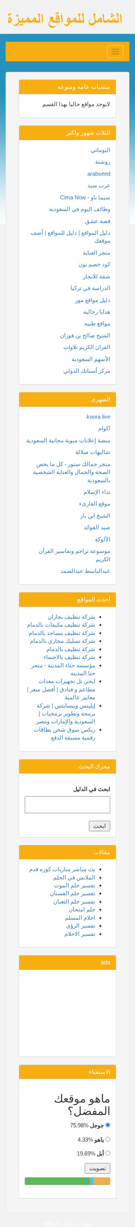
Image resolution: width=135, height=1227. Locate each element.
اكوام (104, 428)
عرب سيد (98, 185)
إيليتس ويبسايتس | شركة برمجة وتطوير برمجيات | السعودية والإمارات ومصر (65, 713)
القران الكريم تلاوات (86, 347)
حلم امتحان (82, 909)
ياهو (99, 1139)
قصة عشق (97, 221)
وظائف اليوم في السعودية (79, 209)
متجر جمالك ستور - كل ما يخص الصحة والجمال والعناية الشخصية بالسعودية (71, 472)
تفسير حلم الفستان (72, 893)
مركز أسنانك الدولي (86, 370)
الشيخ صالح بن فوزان (85, 335)
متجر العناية (96, 252)
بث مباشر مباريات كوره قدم (62, 869)
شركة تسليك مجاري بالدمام (62, 641)
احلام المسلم (80, 917)
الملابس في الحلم (74, 877)
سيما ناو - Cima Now (85, 197)
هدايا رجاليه (96, 311)
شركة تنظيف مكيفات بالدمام (61, 624)
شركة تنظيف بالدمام (70, 649)
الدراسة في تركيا (90, 288)
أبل (100, 1153)
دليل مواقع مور (92, 300)
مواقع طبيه (97, 323)
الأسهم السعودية (91, 359)
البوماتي (100, 150)
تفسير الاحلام (79, 934)
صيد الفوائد (97, 527)
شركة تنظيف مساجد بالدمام (62, 633)
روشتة (102, 161)
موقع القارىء (94, 503)
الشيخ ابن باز (95, 515)
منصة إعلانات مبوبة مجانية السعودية (68, 440)
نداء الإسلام (97, 492)
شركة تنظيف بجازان (71, 617)
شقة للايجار (96, 276)
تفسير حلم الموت (74, 885)
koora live (98, 416)
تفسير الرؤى (80, 925)
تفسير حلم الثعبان (74, 901)
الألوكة (102, 539)
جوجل (97, 1125)
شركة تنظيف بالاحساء (69, 657)
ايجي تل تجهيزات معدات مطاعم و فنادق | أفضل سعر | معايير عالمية (61, 689)
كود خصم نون (94, 264)
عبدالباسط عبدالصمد (85, 571)
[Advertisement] (67, 1013)
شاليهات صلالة (92, 452)
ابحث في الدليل (91, 789)
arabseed (98, 173)
